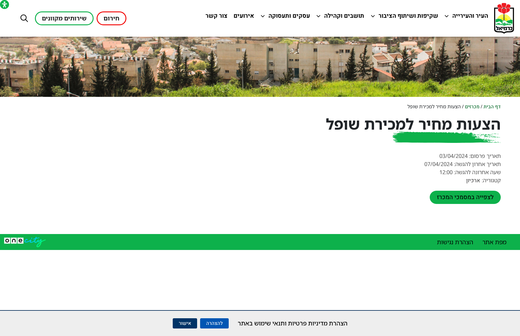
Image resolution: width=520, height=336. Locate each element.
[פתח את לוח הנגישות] (4, 4)
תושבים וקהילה (342, 17)
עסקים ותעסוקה (288, 17)
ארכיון (473, 181)
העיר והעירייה (466, 17)
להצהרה (214, 323)
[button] (24, 18)
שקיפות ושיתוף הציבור (408, 17)
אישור (185, 323)
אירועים (242, 17)
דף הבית (492, 106)
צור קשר (215, 17)
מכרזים (472, 106)
